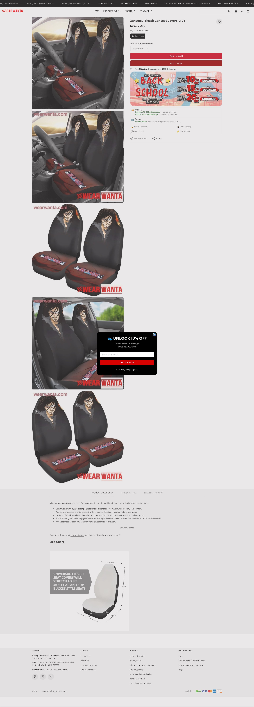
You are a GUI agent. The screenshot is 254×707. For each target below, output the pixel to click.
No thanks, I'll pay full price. (127, 370)
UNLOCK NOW (127, 362)
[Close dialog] (154, 334)
